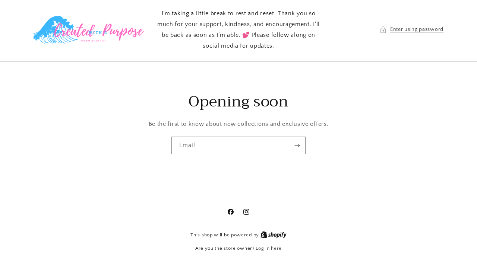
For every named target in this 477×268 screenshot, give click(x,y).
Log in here (269, 248)
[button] (411, 29)
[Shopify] (273, 234)
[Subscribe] (297, 145)
